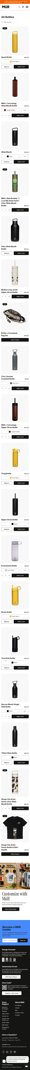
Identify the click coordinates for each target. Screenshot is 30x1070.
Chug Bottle (15, 457)
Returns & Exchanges (5, 1008)
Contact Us (5, 1016)
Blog (16, 1010)
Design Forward (8, 949)
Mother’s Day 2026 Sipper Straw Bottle (15, 273)
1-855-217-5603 (13, 1038)
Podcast (17, 1015)
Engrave (6, 67)
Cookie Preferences (7, 1064)
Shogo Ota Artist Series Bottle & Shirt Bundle (15, 828)
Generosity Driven (9, 966)
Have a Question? (9, 1035)
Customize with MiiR (14, 896)
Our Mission (18, 1005)
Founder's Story (19, 1012)
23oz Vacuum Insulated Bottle (15, 360)
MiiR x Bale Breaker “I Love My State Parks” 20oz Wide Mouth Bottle (15, 182)
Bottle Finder (5, 1022)
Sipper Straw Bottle (15, 503)
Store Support (5, 1003)
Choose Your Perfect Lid (5, 1019)
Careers (17, 1008)
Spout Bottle (15, 40)
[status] (15, 2)
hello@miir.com (6, 1044)
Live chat (4, 1038)
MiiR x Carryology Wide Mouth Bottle (15, 87)
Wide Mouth (15, 135)
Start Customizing (10, 909)
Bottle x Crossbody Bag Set (15, 316)
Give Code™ (7, 983)
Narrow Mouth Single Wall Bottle (15, 688)
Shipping (4, 1011)
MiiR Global (5, 1025)
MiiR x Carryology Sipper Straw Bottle (15, 408)
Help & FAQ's (5, 1013)
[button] (27, 7)
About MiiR (19, 1002)
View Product (15, 340)
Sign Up (22, 940)
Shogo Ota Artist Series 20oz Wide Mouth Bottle (15, 782)
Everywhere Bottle (15, 549)
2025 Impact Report (11, 977)
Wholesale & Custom (5, 1028)
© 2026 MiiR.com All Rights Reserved (12, 1067)
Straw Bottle (15, 595)
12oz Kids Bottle (15, 641)
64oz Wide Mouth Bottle (15, 230)
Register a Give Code (11, 993)
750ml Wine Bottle (15, 736)
